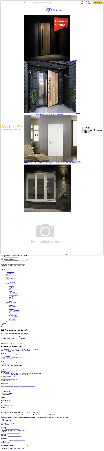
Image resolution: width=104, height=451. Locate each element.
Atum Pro (11, 287)
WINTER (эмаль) (13, 316)
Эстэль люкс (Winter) (14, 310)
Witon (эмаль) (12, 306)
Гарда (40, 114)
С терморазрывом (55, 114)
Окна (72, 211)
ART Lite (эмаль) (13, 314)
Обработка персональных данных (55, 11)
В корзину (3, 356)
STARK (11, 298)
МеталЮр (36, 114)
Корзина (3, 255)
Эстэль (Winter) (12, 312)
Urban (10, 300)
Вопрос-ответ (28, 386)
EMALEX (11, 296)
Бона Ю (11, 284)
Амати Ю (11, 286)
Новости (23, 386)
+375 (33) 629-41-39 (85, 3)
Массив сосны (12, 320)
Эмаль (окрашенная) (59, 162)
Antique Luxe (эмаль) (49, 162)
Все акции (42, 9)
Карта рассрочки (51, 9)
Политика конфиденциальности (55, 10)
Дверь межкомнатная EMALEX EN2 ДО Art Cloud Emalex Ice (15, 374)
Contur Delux (12, 292)
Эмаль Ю (11, 309)
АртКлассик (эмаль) (14, 311)
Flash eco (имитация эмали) (15, 307)
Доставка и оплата (35, 9)
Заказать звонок (98, 2)
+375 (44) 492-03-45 (85, 1)
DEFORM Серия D (13, 293)
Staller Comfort (45, 114)
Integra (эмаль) (12, 315)
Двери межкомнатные (8, 281)
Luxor (61, 114)
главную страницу (17, 343)
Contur (10, 291)
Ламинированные (35, 162)
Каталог (29, 9)
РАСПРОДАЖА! (74, 60)
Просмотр (8, 356)
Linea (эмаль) (12, 305)
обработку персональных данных (17, 265)
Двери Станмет (30, 114)
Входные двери (7, 270)
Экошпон (42, 162)
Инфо (46, 6)
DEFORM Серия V (13, 295)
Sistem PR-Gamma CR (6, 366)
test (67, 254)
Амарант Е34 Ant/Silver (6, 358)
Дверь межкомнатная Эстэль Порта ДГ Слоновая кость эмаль (15, 350)
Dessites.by (11, 423)
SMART (11, 297)
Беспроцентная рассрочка (53, 13)
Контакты (66, 9)
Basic (10, 289)
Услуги (33, 386)
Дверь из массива (68, 162)
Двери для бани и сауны (12, 321)
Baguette (11, 288)
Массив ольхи (12, 319)
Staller (50, 114)
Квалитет (11, 301)
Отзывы (49, 8)
